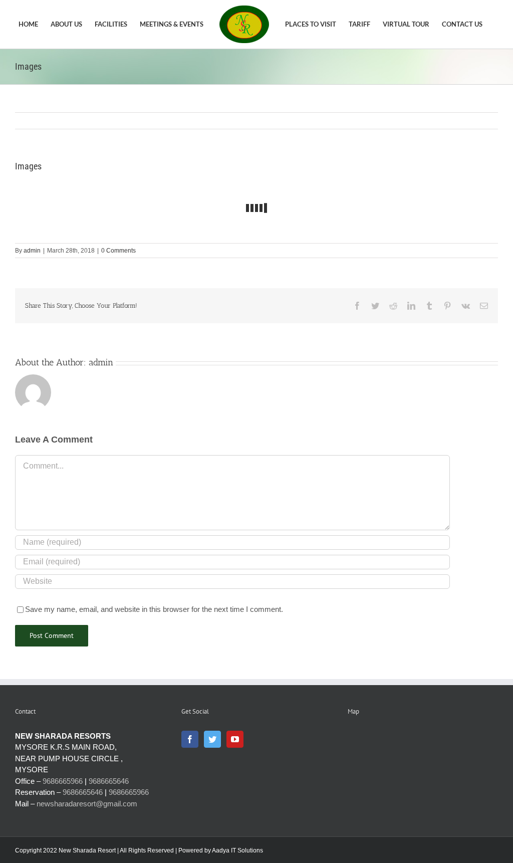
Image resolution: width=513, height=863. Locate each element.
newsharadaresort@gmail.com (87, 803)
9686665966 (63, 781)
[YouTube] (234, 739)
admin (32, 250)
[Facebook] (189, 739)
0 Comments (118, 250)
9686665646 (109, 781)
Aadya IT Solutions (237, 850)
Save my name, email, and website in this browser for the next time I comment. (154, 609)
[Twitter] (212, 739)
